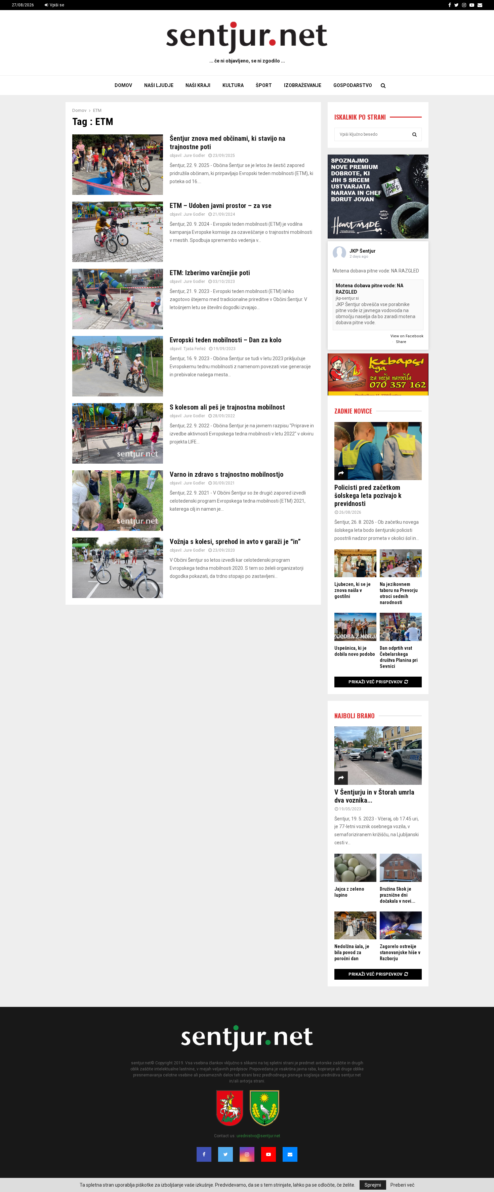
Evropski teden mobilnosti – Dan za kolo (225, 340)
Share (401, 342)
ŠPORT (264, 85)
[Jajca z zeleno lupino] (355, 868)
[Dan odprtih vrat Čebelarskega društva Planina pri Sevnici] (401, 627)
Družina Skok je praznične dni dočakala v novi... (397, 895)
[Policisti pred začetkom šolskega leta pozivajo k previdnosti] (378, 451)
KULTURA (233, 85)
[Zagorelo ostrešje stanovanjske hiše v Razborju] (401, 925)
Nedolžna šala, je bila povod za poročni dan (351, 952)
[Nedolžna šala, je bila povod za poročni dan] (355, 925)
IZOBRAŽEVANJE (302, 85)
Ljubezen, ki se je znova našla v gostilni (352, 590)
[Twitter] (225, 1154)
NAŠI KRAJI (198, 85)
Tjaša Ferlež (194, 348)
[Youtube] (268, 1154)
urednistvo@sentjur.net (258, 1136)
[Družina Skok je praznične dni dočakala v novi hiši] (401, 868)
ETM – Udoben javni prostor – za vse (221, 206)
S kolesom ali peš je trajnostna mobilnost (227, 407)
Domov (123, 85)
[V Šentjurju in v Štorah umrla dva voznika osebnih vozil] (378, 755)
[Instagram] (247, 1154)
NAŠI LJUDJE (158, 85)
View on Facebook (406, 336)
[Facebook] (204, 1154)
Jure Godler (194, 155)
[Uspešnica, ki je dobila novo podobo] (355, 627)
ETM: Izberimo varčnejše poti (210, 273)
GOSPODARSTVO (352, 85)
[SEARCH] (414, 134)
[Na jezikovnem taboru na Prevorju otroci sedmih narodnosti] (401, 563)
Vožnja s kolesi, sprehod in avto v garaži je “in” (235, 542)
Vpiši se (56, 5)
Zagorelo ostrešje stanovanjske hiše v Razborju (400, 952)
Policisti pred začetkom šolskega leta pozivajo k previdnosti (368, 495)
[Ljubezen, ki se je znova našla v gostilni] (355, 563)
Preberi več (402, 1185)
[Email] (290, 1154)
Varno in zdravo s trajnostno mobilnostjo (226, 474)
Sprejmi (373, 1185)
